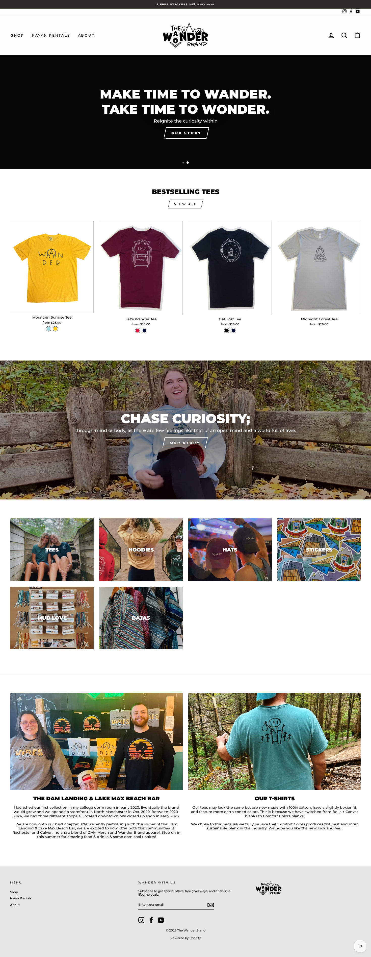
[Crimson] (137, 330)
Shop (17, 35)
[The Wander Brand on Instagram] (141, 920)
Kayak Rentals (51, 35)
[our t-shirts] (274, 741)
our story (185, 443)
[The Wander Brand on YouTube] (161, 920)
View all (185, 204)
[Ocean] (144, 330)
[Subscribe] (210, 905)
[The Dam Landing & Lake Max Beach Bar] (96, 741)
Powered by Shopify (185, 938)
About (86, 35)
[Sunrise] (55, 328)
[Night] (226, 330)
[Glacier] (48, 328)
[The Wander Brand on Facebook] (151, 920)
